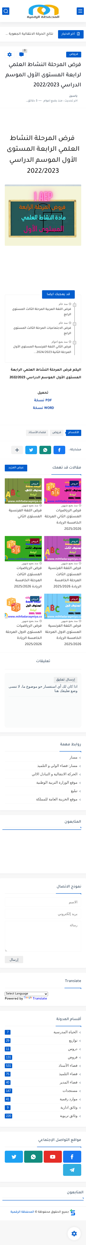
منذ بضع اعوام (60, 341)
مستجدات (41, 1091)
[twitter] (14, 1157)
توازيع (41, 1040)
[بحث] (5, 11)
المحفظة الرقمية (22, 1212)
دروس (41, 1049)
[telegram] (72, 1170)
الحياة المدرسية (42, 1032)
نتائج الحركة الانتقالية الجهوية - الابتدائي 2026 (29, 34)
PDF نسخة (42, 401)
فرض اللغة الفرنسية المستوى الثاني (25, 514)
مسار (73, 757)
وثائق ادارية (42, 1107)
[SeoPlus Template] (72, 1212)
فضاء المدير (41, 1082)
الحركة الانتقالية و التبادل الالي (54, 774)
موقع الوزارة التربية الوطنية (56, 782)
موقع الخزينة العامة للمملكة (56, 799)
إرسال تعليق (65, 680)
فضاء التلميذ (41, 1074)
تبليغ (74, 791)
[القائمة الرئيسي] (80, 11)
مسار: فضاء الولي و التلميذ (57, 766)
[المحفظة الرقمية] (43, 11)
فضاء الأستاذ (37, 432)
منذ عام (63, 304)
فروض (73, 54)
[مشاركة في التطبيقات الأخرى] (17, 450)
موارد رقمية (41, 1099)
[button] (59, 450)
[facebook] (72, 1157)
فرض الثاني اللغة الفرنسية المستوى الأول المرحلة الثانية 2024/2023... (42, 349)
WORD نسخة (43, 408)
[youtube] (53, 1157)
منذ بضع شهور (69, 505)
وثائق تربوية (41, 1116)
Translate (40, 999)
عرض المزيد (16, 467)
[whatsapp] (33, 1157)
